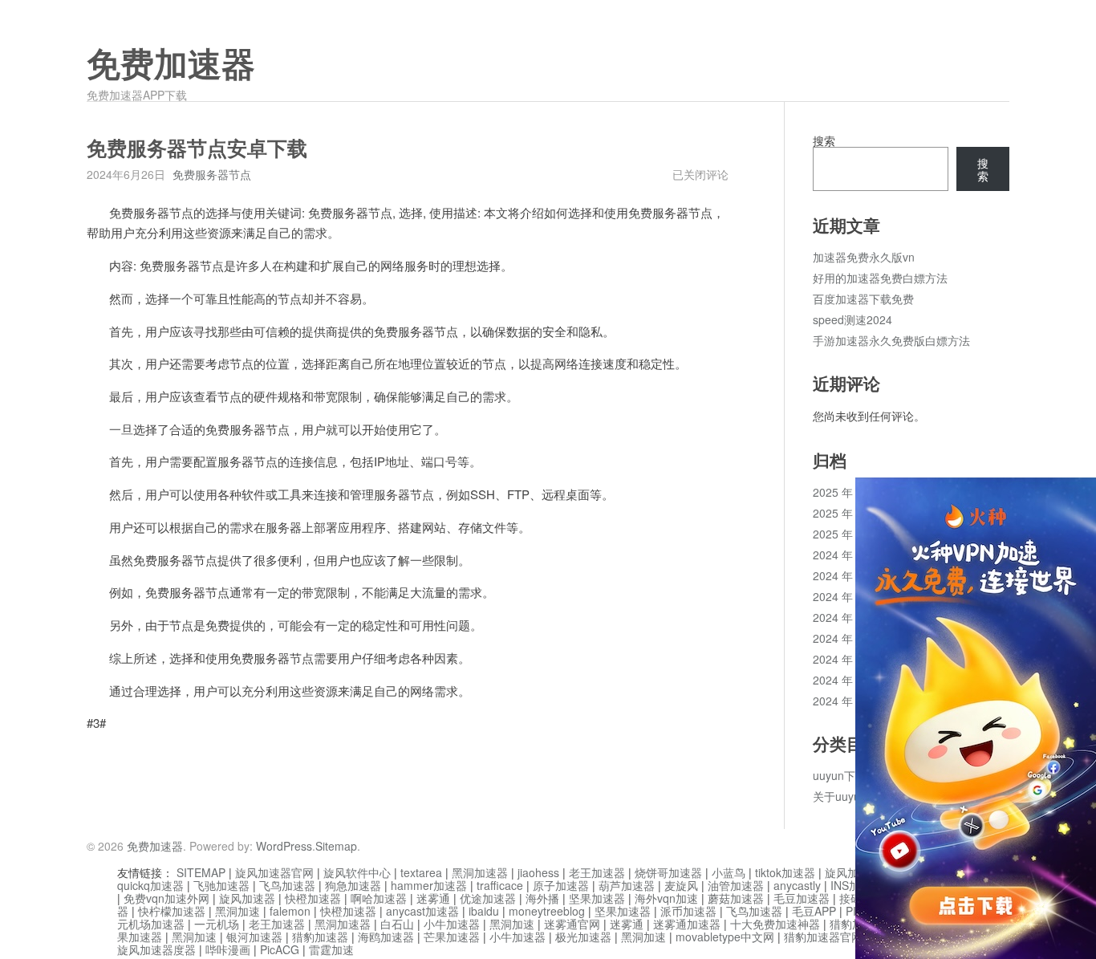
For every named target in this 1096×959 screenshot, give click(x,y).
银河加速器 (254, 937)
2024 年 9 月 (845, 617)
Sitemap (336, 846)
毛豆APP (814, 911)
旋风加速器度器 (156, 949)
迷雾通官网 (572, 924)
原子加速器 (561, 885)
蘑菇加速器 (736, 898)
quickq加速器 (150, 885)
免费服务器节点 (212, 174)
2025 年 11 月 (848, 492)
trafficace (500, 885)
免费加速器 (171, 65)
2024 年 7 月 (845, 659)
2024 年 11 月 (848, 575)
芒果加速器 (452, 937)
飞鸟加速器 (287, 885)
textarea (421, 872)
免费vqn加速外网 (166, 898)
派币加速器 (688, 911)
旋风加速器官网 (274, 872)
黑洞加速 (237, 911)
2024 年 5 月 (845, 701)
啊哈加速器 (379, 898)
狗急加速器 (353, 885)
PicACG (279, 949)
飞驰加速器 (221, 885)
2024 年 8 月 (845, 638)
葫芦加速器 (627, 885)
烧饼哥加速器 (668, 872)
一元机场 (216, 924)
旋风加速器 (247, 898)
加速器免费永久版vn (864, 257)
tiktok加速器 (785, 872)
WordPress (284, 846)
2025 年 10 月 (848, 513)
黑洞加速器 (480, 872)
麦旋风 (681, 885)
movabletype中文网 (725, 937)
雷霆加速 (331, 949)
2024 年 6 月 (845, 680)
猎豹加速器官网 (823, 937)
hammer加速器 (429, 885)
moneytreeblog (547, 911)
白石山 (397, 924)
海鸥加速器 (386, 937)
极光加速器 (583, 937)
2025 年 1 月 (845, 534)
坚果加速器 (597, 898)
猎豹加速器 (320, 937)
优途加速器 (488, 898)
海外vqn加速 (666, 898)
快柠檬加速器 (171, 911)
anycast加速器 (422, 911)
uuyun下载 (840, 775)
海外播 (542, 898)
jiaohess (538, 872)
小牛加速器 (452, 924)
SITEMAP (201, 872)
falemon (290, 911)
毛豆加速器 (801, 898)
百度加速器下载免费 (863, 299)
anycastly (797, 885)
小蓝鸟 (728, 872)
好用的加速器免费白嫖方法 (880, 278)
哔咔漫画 (227, 949)
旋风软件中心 (357, 872)
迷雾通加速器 (687, 924)
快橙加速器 (313, 898)
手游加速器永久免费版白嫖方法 (891, 340)
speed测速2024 (852, 319)
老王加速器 (597, 872)
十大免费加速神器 (775, 924)
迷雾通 (433, 898)
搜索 (824, 140)
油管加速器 (736, 885)
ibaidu (484, 911)
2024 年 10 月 (848, 596)
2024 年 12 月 (848, 555)
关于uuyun (840, 796)
